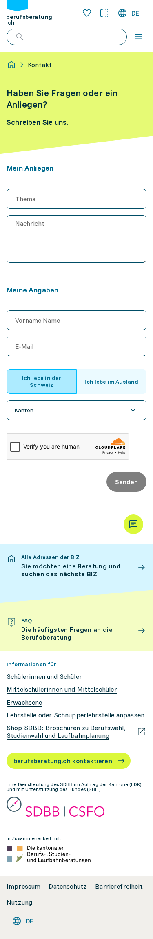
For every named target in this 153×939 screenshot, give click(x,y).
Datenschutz (68, 886)
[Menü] (138, 37)
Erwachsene (24, 702)
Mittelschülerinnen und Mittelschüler (62, 689)
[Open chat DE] (133, 524)
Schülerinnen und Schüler (44, 677)
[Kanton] (76, 410)
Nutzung (19, 902)
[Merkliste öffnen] (87, 13)
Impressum (23, 886)
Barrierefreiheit (119, 886)
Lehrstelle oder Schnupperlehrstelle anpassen (75, 715)
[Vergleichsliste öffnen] (104, 13)
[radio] (42, 381)
